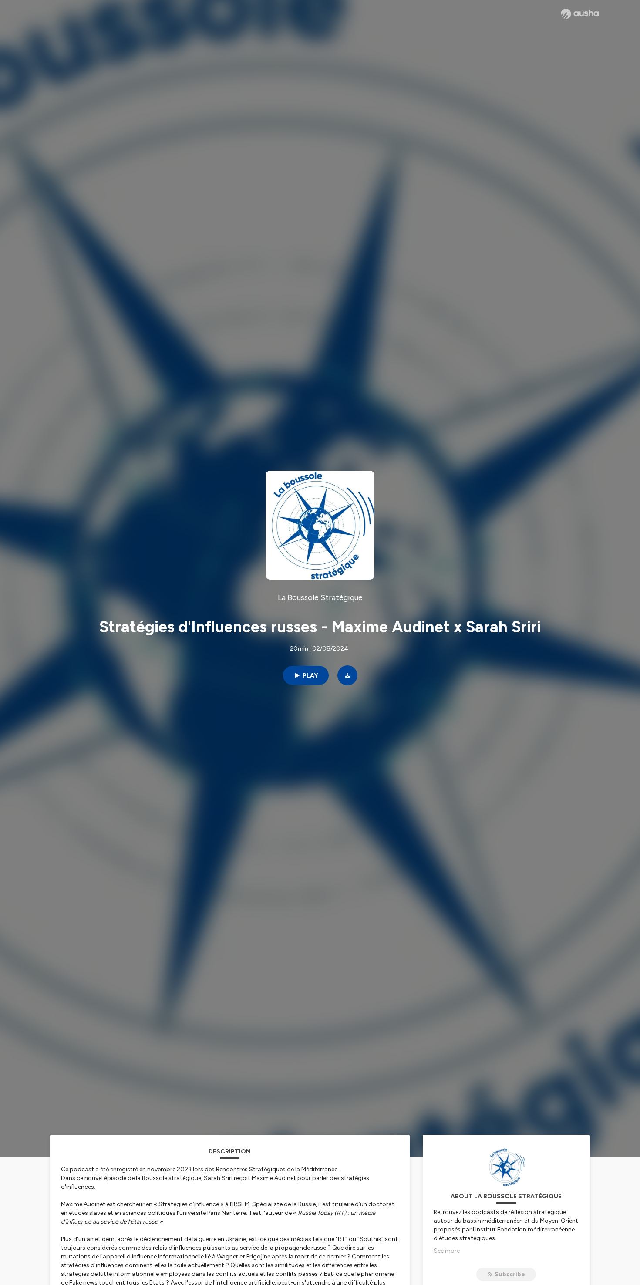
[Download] (347, 675)
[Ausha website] (580, 14)
